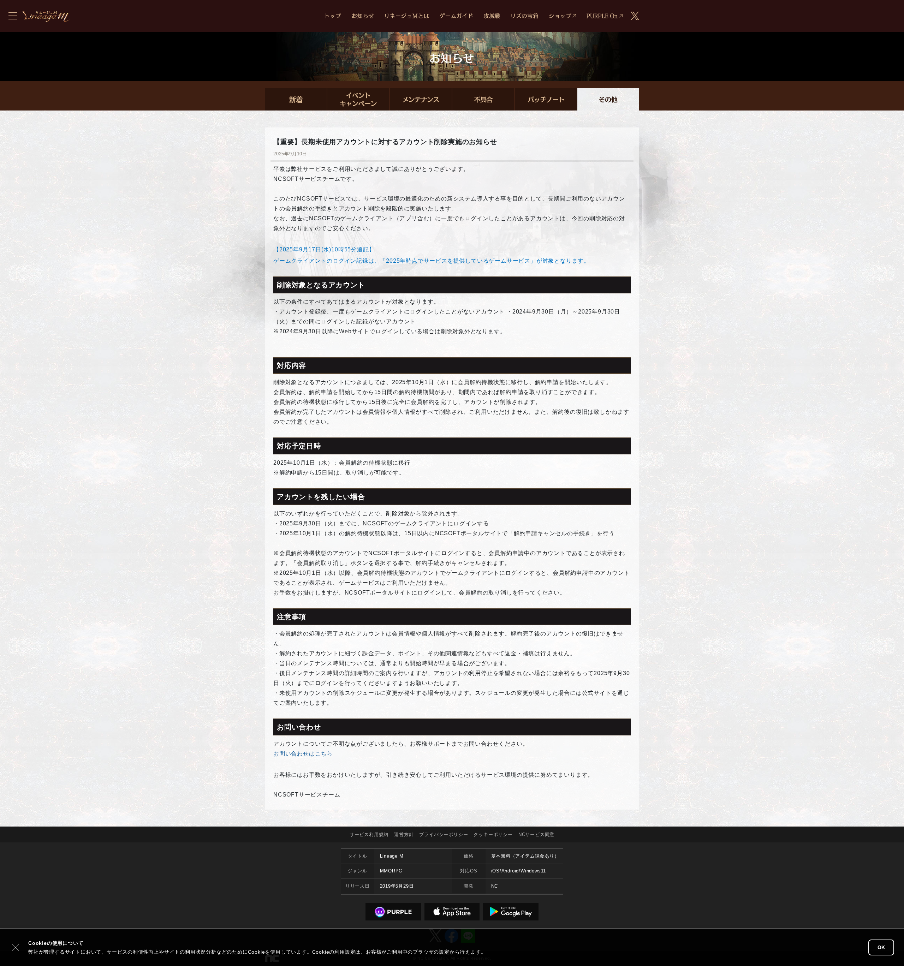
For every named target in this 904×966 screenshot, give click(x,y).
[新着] (296, 99)
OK (881, 947)
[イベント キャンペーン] (358, 99)
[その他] (608, 99)
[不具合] (483, 99)
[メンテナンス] (421, 99)
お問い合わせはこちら (303, 754)
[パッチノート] (546, 99)
